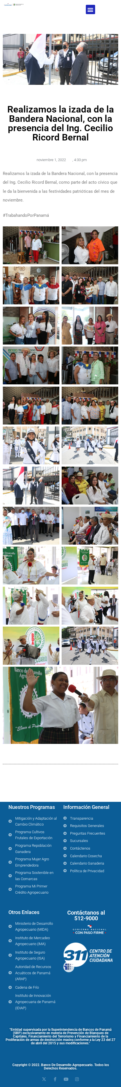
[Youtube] (66, 1079)
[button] (90, 9)
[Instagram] (77, 1079)
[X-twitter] (44, 1079)
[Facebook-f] (55, 1079)
